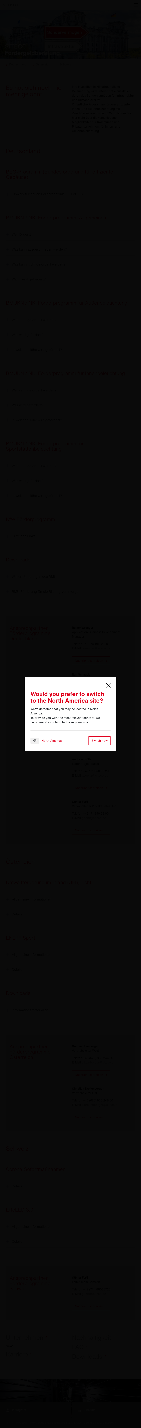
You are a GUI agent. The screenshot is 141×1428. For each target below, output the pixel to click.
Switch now (99, 740)
